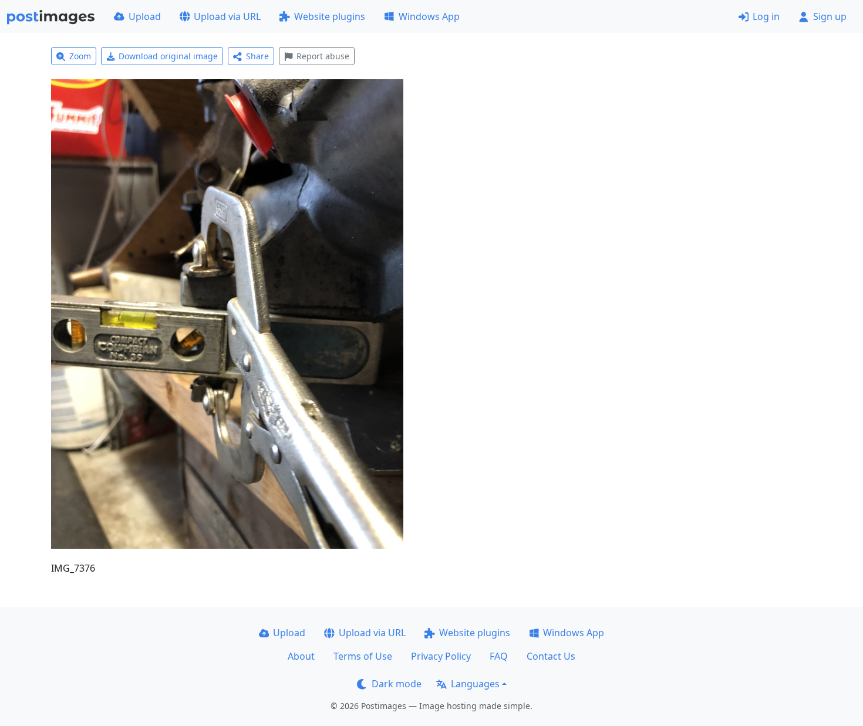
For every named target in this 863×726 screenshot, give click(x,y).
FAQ (499, 656)
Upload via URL (227, 16)
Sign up (830, 16)
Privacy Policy (441, 656)
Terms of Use (362, 656)
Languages (475, 683)
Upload (145, 16)
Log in (766, 16)
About (301, 656)
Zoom (80, 56)
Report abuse (322, 56)
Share (257, 56)
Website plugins (329, 16)
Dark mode (397, 683)
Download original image (168, 56)
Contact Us (551, 656)
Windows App (429, 16)
